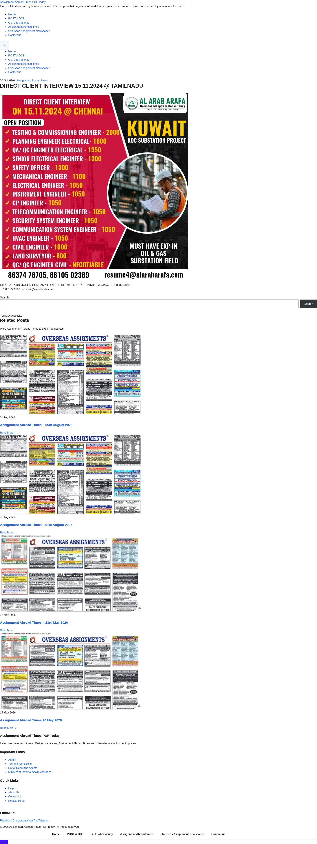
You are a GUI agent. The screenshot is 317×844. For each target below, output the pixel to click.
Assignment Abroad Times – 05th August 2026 (36, 425)
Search (4, 297)
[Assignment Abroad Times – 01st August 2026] (70, 513)
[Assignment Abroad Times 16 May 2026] (70, 708)
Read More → (8, 432)
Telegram (43, 820)
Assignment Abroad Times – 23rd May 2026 (34, 622)
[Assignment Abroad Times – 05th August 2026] (70, 413)
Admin (12, 759)
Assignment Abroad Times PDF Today (23, 1)
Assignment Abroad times (23, 26)
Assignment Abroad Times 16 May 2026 (31, 720)
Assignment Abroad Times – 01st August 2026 (36, 525)
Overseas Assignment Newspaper (29, 30)
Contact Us (15, 796)
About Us (13, 792)
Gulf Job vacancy (18, 22)
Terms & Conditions (20, 763)
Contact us (14, 34)
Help (11, 788)
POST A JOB (16, 18)
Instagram (20, 820)
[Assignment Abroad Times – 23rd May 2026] (70, 610)
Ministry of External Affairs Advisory (29, 771)
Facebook (6, 820)
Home (12, 14)
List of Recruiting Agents (22, 767)
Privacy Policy (16, 800)
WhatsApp (32, 820)
